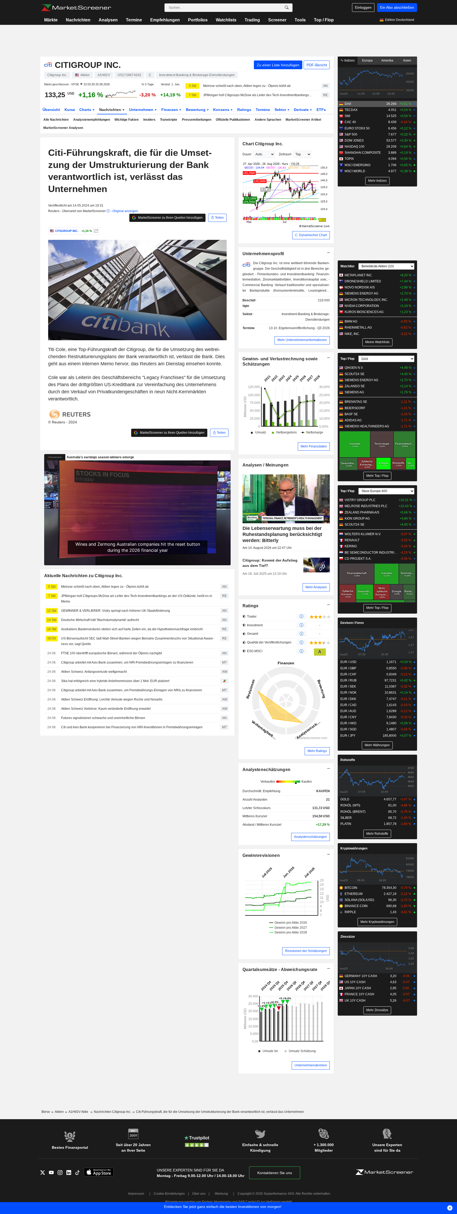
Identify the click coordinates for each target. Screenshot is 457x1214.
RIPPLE (350, 912)
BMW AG (351, 321)
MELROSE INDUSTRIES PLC (366, 506)
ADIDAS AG (353, 420)
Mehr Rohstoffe (377, 833)
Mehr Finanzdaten (314, 446)
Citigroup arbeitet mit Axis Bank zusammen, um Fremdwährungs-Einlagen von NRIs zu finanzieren (131, 690)
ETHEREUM (354, 894)
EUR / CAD (348, 705)
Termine (134, 20)
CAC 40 (350, 122)
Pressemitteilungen (196, 120)
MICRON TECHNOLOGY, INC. (366, 300)
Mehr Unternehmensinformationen (302, 340)
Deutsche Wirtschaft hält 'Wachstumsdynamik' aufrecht (100, 620)
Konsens (221, 110)
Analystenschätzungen (267, 769)
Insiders (149, 120)
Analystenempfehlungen (91, 120)
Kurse (70, 110)
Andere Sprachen (268, 120)
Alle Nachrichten (55, 120)
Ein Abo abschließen (397, 7)
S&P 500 (351, 134)
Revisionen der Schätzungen (306, 951)
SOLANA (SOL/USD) (359, 900)
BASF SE (351, 414)
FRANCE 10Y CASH (359, 994)
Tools (300, 20)
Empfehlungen (165, 20)
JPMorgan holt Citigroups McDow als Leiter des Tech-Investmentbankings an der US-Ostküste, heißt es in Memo (257, 95)
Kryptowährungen (353, 848)
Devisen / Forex (352, 623)
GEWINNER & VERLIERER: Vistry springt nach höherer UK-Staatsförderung (115, 611)
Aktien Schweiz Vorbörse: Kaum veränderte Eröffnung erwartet (105, 709)
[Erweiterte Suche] (287, 7)
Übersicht (51, 110)
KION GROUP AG (357, 518)
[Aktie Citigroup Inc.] (95, 231)
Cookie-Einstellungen (169, 1194)
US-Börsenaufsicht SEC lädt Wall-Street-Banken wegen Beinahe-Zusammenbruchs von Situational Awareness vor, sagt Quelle (137, 641)
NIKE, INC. (352, 334)
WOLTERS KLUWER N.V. (363, 534)
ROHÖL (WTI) (350, 805)
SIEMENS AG (354, 392)
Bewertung (196, 110)
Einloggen (363, 7)
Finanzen (170, 110)
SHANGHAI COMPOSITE (363, 153)
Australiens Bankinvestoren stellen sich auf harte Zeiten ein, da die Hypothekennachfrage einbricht (132, 629)
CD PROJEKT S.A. (358, 559)
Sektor (281, 110)
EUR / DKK (348, 699)
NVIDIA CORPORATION (362, 306)
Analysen (108, 20)
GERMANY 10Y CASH (361, 976)
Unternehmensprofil (263, 253)
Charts (85, 110)
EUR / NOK (348, 692)
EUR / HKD (348, 723)
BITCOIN (351, 888)
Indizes (349, 60)
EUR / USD (348, 662)
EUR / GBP (348, 668)
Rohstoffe (347, 760)
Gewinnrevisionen (261, 855)
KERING (351, 546)
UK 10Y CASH (355, 1000)
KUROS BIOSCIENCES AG (364, 312)
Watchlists (226, 20)
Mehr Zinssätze (377, 1010)
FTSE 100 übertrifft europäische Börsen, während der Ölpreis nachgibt (111, 653)
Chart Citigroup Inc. (263, 144)
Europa (367, 60)
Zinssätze (347, 936)
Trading (252, 20)
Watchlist (347, 266)
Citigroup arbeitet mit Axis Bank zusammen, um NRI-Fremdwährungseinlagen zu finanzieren (127, 662)
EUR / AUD (348, 711)
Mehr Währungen (377, 745)
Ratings (244, 110)
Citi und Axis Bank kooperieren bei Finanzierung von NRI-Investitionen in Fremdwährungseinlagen (132, 727)
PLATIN (345, 824)
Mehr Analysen (316, 587)
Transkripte (168, 120)
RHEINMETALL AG (358, 327)
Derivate (302, 110)
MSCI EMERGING (358, 165)
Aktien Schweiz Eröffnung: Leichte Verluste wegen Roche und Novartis (111, 699)
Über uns (198, 1194)
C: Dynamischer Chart (311, 235)
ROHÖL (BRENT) (352, 812)
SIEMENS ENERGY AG (361, 293)
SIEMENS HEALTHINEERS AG (367, 426)
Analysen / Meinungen (266, 465)
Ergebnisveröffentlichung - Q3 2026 (304, 328)
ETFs (321, 110)
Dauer (247, 154)
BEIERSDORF (355, 408)
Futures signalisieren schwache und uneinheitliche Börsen (103, 718)
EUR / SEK (348, 686)
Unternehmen (141, 110)
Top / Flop (324, 20)
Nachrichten (78, 20)
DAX (348, 104)
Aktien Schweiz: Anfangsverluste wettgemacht (94, 672)
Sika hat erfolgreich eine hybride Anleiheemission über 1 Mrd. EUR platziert (115, 681)
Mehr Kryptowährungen (377, 922)
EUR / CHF (348, 674)
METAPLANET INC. (359, 275)
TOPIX (349, 159)
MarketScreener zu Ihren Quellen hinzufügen (170, 218)
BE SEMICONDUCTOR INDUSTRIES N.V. (371, 552)
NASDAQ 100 (354, 146)
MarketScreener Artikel (303, 120)
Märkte (51, 20)
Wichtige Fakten (127, 120)
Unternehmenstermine (311, 1065)
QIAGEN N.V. (354, 368)
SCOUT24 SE (354, 374)
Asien (407, 60)
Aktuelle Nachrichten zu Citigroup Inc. (83, 575)
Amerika (387, 60)
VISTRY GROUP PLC (360, 500)
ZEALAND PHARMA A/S (362, 512)
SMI (347, 116)
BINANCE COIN (356, 906)
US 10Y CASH (355, 982)
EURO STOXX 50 (357, 128)
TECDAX (351, 110)
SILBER (346, 818)
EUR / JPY (347, 735)
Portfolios (198, 20)
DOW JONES (354, 140)
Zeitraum (285, 154)
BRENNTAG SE (356, 402)
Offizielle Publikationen (233, 120)
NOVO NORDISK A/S (360, 287)
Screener (277, 20)
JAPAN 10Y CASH (358, 988)
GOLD (344, 799)
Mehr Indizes (377, 181)
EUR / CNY (348, 717)
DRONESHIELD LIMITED (363, 281)
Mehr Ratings (317, 751)
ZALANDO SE (355, 386)
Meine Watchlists (377, 342)
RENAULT (352, 540)
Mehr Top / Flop (377, 476)
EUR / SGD (348, 729)
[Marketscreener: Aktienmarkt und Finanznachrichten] (76, 8)
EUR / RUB (348, 680)
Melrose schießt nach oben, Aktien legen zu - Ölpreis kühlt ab (247, 86)
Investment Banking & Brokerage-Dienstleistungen (306, 316)
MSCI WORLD (355, 171)
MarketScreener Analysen (63, 128)
